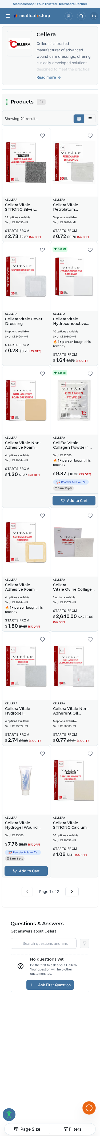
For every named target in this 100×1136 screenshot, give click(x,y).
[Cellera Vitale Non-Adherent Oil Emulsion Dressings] (74, 666)
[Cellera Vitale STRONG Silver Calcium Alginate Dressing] (26, 162)
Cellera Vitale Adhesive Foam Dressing (20, 589)
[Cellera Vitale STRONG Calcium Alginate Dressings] (74, 780)
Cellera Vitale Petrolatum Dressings (65, 209)
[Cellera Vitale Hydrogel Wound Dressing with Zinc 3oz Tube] (26, 780)
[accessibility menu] (9, 1115)
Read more (46, 77)
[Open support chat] (89, 1108)
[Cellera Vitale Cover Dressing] (26, 276)
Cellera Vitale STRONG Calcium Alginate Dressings (71, 827)
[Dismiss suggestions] (83, 1082)
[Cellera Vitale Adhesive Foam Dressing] (26, 542)
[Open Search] (81, 16)
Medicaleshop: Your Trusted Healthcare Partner (50, 4)
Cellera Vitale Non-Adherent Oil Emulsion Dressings (72, 713)
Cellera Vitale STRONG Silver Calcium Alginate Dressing (21, 211)
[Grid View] (79, 118)
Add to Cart (77, 500)
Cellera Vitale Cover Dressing (23, 321)
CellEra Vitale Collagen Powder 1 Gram (71, 447)
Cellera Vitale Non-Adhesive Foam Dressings (23, 447)
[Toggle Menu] (8, 16)
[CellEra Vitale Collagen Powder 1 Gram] (74, 400)
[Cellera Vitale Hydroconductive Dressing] (74, 276)
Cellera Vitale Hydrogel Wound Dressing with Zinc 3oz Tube (23, 829)
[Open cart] (94, 16)
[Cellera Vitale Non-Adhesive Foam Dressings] (26, 400)
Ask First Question (54, 985)
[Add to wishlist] (42, 135)
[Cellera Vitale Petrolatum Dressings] (74, 162)
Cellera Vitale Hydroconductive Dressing (69, 324)
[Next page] (72, 891)
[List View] (90, 118)
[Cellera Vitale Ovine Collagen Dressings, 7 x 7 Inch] (74, 542)
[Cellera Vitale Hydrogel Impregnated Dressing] (26, 666)
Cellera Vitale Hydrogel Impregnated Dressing (17, 715)
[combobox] (27, 1129)
